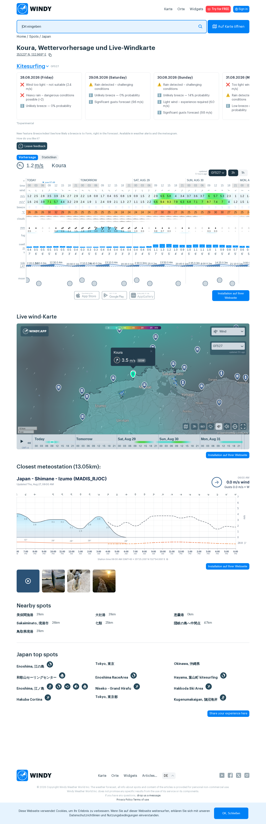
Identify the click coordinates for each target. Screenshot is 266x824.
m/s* (22, 201)
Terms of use (141, 799)
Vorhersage (27, 157)
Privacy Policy (125, 799)
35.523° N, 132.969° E (31, 54)
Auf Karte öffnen (231, 26)
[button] (50, 55)
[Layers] (186, 426)
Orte (181, 9)
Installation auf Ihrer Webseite (231, 295)
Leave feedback (35, 146)
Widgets (196, 9)
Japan (46, 36)
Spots (34, 36)
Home (21, 36)
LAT (22, 266)
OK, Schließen (231, 813)
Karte (168, 9)
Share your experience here (228, 713)
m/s (39, 165)
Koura (59, 165)
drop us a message (148, 795)
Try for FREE (220, 9)
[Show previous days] (29, 443)
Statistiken (49, 157)
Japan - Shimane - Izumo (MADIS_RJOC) (62, 478)
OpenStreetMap (228, 432)
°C (23, 212)
